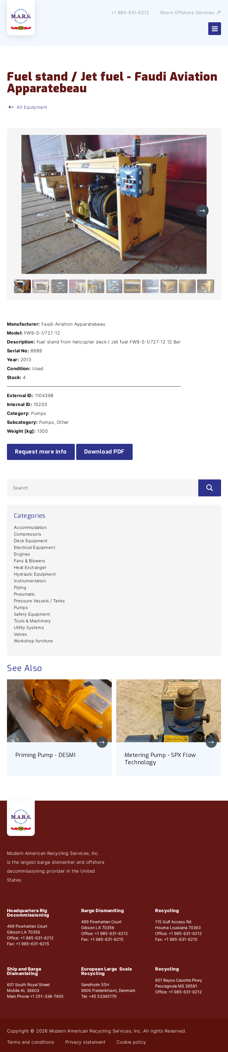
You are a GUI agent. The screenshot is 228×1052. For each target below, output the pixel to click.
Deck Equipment (31, 540)
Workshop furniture (33, 640)
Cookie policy (131, 1042)
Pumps (21, 607)
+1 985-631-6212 (130, 12)
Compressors (27, 534)
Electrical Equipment (34, 547)
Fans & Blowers (29, 560)
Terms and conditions (30, 1042)
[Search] (209, 487)
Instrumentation (30, 580)
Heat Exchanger (30, 567)
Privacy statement (85, 1042)
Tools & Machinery (32, 620)
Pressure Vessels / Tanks (39, 600)
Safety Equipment (32, 614)
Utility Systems (29, 627)
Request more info (41, 452)
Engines (22, 554)
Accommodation (30, 527)
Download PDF (104, 452)
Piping (20, 587)
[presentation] (202, 210)
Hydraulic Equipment (35, 574)
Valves (20, 634)
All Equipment (32, 107)
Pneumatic (24, 594)
